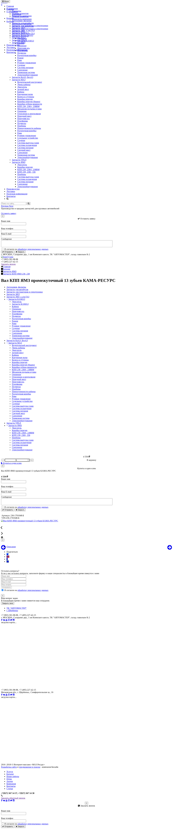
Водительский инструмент (29, 82)
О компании (12, 8)
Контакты (11, 52)
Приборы (21, 126)
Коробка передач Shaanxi (28, 101)
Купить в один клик (12, 463)
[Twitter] (7, 554)
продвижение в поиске (29, 767)
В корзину (91, 460)
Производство (13, 45)
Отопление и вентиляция (29, 114)
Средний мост (23, 150)
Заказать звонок (8, 264)
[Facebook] (7, 559)
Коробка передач (25, 99)
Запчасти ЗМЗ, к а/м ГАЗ (23, 30)
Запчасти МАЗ (18, 38)
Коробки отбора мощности (29, 104)
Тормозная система (26, 72)
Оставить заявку (8, 213)
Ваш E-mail (6, 234)
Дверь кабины (23, 84)
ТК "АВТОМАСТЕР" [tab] (16, 608)
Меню (6, 1)
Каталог (10, 18)
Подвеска (21, 123)
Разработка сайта (9, 767)
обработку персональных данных (33, 249)
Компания (11, 784)
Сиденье (21, 65)
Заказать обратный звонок (13, 798)
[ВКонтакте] (7, 561)
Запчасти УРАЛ (19, 40)
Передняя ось (23, 118)
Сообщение (6, 239)
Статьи (9, 788)
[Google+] (7, 557)
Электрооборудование (27, 75)
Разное (20, 58)
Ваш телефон (7, 228)
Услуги (9, 771)
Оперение (21, 111)
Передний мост (24, 116)
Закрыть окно (7, 603)
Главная (10, 6)
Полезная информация (16, 50)
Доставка (10, 47)
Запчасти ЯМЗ (18, 42)
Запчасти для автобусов (23, 23)
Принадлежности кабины (29, 128)
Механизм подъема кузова (29, 109)
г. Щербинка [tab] (12, 610)
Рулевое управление (26, 63)
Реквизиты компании (22, 16)
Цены (9, 779)
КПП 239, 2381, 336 (26, 172)
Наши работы (12, 776)
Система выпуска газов (28, 143)
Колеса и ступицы (25, 97)
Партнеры (16, 11)
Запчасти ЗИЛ (18, 28)
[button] (5, 206)
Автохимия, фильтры (21, 21)
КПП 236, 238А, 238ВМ (28, 106)
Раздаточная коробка (26, 55)
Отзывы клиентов (20, 13)
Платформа (22, 121)
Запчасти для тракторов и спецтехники (30, 25)
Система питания (25, 67)
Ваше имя (5, 221)
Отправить (8, 252)
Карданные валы (25, 94)
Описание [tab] (11, 547)
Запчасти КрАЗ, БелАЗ (22, 35)
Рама (19, 60)
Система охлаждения (27, 145)
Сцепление (22, 70)
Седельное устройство (27, 138)
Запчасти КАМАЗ (20, 33)
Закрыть (20, 252)
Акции (9, 781)
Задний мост (23, 89)
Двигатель (22, 87)
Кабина (20, 92)
